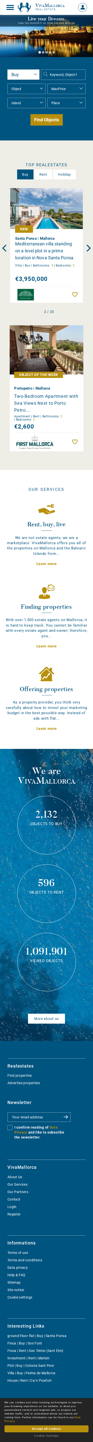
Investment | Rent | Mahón (28, 1358)
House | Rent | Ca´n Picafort (29, 1380)
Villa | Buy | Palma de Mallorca (31, 1373)
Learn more (46, 564)
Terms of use (17, 1253)
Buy (25, 174)
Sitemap (14, 1282)
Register (14, 1214)
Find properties (19, 1075)
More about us (46, 1019)
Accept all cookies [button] (46, 1429)
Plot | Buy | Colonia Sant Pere (30, 1366)
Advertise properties (23, 1083)
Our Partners (17, 1192)
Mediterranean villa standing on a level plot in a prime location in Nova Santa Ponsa (44, 250)
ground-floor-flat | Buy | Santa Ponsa (36, 1336)
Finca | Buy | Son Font (24, 1343)
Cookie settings (19, 1297)
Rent (43, 174)
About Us (14, 1177)
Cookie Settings (46, 1436)
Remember (76, 294)
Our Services (17, 1184)
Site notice (15, 1290)
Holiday (64, 174)
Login (12, 1207)
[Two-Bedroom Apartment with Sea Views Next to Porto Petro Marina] (46, 349)
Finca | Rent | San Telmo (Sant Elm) (35, 1351)
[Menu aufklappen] (10, 7)
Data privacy (17, 1268)
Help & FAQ (16, 1275)
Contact (13, 1199)
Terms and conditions (24, 1260)
